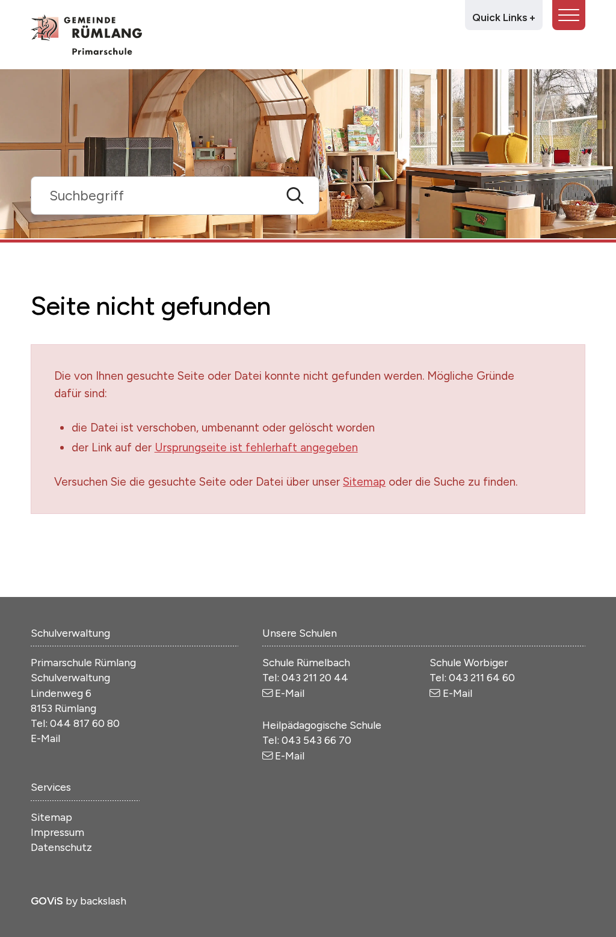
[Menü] (568, 15)
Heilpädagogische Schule (321, 725)
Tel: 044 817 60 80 (75, 723)
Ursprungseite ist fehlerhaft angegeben (256, 447)
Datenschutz (61, 847)
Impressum (57, 832)
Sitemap (364, 482)
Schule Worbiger (469, 662)
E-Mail (45, 738)
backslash (103, 900)
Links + (503, 17)
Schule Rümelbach (306, 662)
